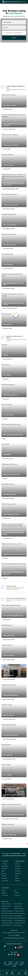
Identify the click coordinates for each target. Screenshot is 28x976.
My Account (12, 974)
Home (7, 974)
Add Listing (19, 974)
